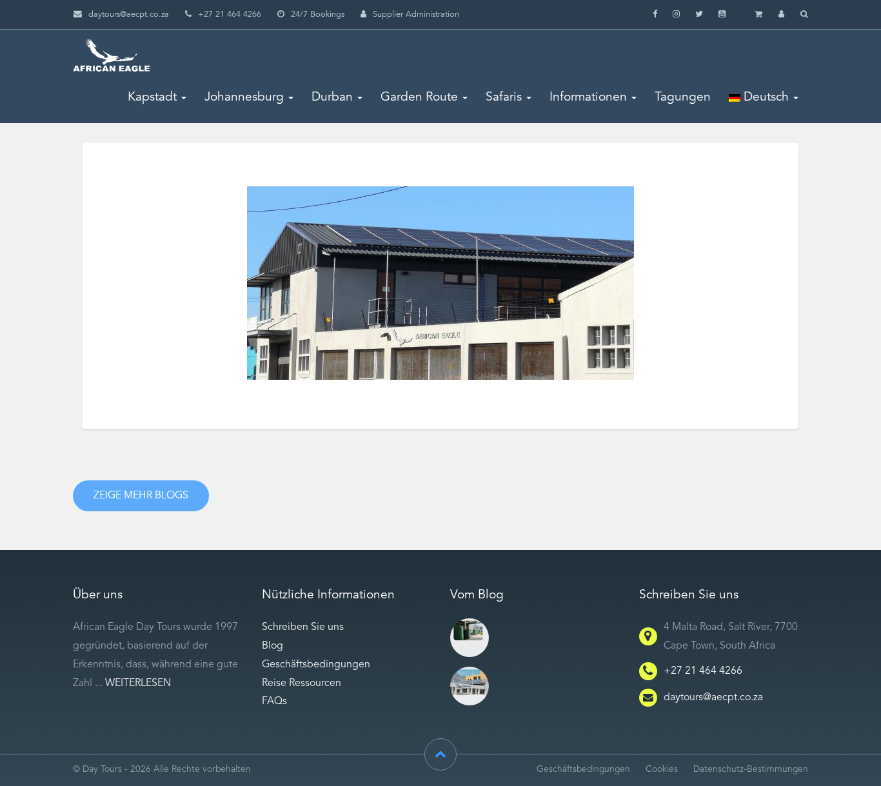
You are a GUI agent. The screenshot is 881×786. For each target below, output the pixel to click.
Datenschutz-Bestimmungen (750, 769)
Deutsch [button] (764, 97)
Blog (272, 646)
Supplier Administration (416, 14)
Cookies (662, 769)
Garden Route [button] (419, 97)
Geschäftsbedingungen (316, 665)
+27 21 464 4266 (703, 671)
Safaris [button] (504, 97)
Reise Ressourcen (301, 683)
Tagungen (683, 97)
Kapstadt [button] (152, 97)
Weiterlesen (138, 683)
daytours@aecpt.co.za (128, 14)
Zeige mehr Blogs (141, 496)
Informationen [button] (588, 97)
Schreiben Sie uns (303, 627)
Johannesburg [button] (244, 97)
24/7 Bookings (317, 14)
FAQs (274, 701)
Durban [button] (332, 97)
